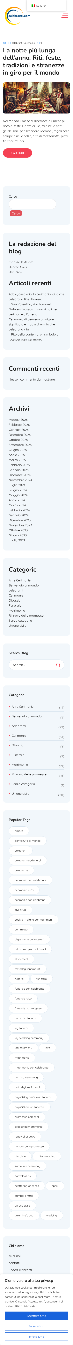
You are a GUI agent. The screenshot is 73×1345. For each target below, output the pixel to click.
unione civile (22, 1205)
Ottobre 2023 (18, 530)
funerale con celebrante (29, 988)
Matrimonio (17, 610)
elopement (21, 959)
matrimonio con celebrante (31, 1067)
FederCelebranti (20, 1270)
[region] (36, 1309)
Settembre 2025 (20, 445)
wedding (51, 1215)
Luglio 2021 (17, 540)
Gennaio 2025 (19, 470)
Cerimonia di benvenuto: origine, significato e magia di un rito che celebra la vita (32, 324)
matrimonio (22, 1057)
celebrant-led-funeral (28, 860)
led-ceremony (23, 1048)
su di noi (14, 1256)
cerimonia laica (24, 890)
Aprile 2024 (17, 500)
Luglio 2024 (17, 485)
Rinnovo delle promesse (26, 615)
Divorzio (14, 600)
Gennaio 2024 (18, 515)
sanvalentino (23, 1176)
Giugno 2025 (18, 450)
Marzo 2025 (17, 460)
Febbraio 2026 (19, 425)
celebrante (21, 870)
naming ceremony (26, 1077)
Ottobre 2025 (18, 440)
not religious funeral (27, 1087)
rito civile (20, 1156)
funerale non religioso (28, 1008)
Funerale (15, 605)
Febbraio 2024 (19, 510)
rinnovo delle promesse (29, 1146)
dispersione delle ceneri (29, 939)
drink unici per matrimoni (30, 949)
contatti (14, 1263)
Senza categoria (20, 620)
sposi (55, 1186)
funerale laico (23, 998)
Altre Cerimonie (20, 580)
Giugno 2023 (18, 535)
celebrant (20, 850)
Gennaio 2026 (19, 430)
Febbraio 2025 (19, 465)
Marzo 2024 (17, 505)
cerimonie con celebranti (30, 900)
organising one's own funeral (33, 1097)
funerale (41, 979)
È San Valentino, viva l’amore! (30, 304)
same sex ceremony (27, 1166)
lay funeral (21, 1028)
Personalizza (36, 1326)
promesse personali (27, 1117)
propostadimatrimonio (28, 1126)
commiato (21, 929)
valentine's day (24, 1215)
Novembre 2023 (20, 525)
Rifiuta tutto (36, 1336)
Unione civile (17, 625)
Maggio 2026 (18, 420)
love (47, 1048)
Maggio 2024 (18, 495)
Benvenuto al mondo (24, 585)
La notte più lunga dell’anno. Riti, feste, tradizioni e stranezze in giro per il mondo (33, 61)
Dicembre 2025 (20, 435)
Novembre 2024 (20, 480)
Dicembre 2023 (20, 520)
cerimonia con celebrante (30, 880)
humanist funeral (25, 1018)
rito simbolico (47, 1156)
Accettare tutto (36, 1316)
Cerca (13, 196)
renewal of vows (25, 1136)
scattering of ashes (27, 1186)
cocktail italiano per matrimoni (33, 919)
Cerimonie (29, 42)
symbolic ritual (24, 1195)
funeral (19, 979)
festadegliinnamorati (27, 969)
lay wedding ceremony (29, 1038)
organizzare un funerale (30, 1107)
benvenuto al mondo (27, 840)
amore (19, 831)
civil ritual (20, 909)
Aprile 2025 (17, 455)
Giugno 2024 (18, 490)
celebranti (17, 42)
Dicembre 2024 (20, 475)
